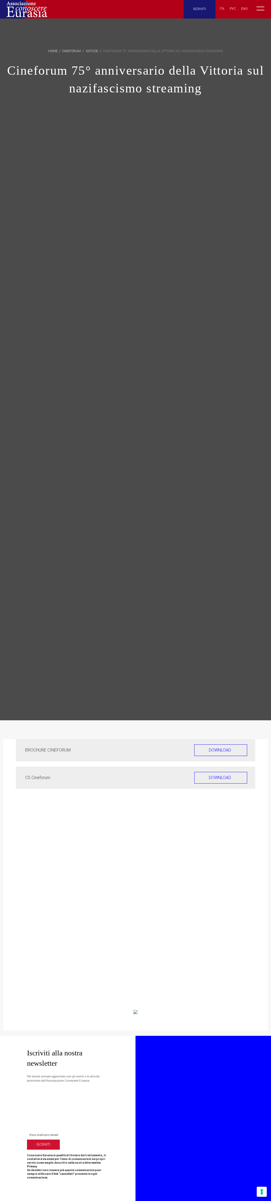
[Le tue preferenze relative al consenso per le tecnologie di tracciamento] (262, 1192)
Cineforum (71, 51)
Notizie (92, 51)
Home (53, 51)
